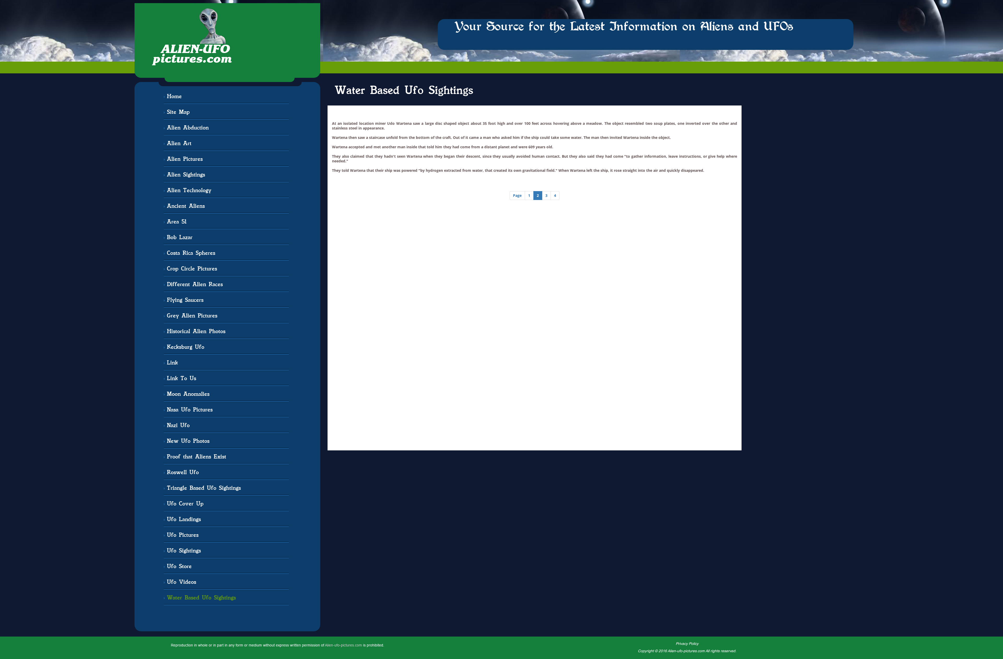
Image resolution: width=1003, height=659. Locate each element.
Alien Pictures (185, 158)
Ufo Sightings (184, 550)
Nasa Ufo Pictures (190, 409)
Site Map (178, 111)
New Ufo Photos (188, 440)
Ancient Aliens (186, 205)
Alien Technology (189, 190)
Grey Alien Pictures (192, 315)
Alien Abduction (188, 127)
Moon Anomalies (188, 393)
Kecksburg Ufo (185, 346)
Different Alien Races (195, 284)
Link (172, 362)
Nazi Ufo (178, 425)
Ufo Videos (181, 581)
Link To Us (181, 378)
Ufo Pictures (183, 534)
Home (174, 96)
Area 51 (176, 221)
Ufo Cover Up (185, 503)
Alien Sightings (186, 174)
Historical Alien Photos (196, 331)
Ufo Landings (184, 519)
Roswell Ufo (183, 472)
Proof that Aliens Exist (196, 456)
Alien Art (179, 143)
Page (517, 195)
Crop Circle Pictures (192, 268)
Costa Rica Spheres (191, 252)
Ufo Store (179, 566)
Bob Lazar (180, 237)
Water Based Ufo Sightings (201, 597)
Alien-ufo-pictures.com (343, 645)
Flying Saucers (185, 299)
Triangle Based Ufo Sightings (204, 487)
